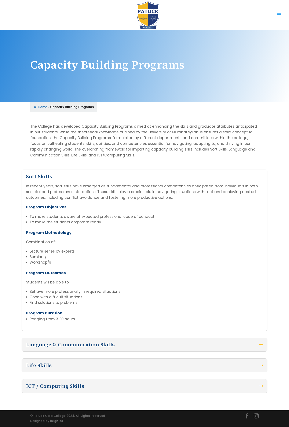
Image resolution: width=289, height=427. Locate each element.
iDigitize (56, 421)
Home (42, 107)
